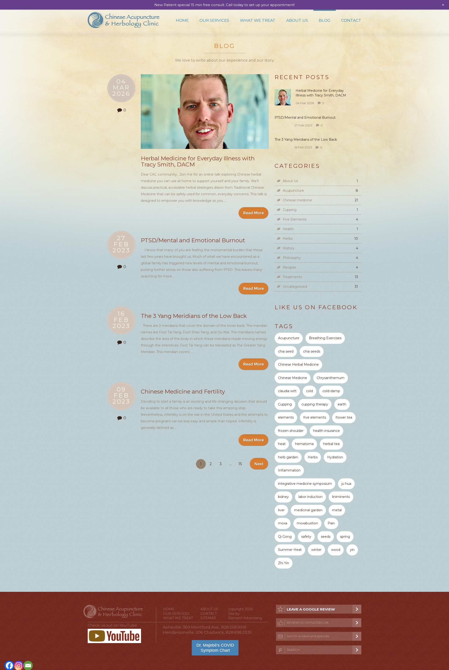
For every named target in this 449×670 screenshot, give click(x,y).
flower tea (344, 417)
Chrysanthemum (330, 378)
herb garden (288, 457)
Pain (331, 523)
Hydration (335, 457)
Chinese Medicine (292, 378)
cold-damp (331, 391)
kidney (283, 497)
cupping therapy (314, 404)
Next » (259, 464)
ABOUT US (209, 609)
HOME (168, 609)
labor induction (310, 497)
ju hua (346, 484)
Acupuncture (293, 190)
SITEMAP (208, 618)
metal (337, 510)
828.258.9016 (233, 627)
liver (281, 510)
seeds (325, 536)
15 (240, 464)
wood (335, 550)
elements (286, 417)
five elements (314, 417)
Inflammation (289, 470)
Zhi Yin (283, 563)
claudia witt (287, 391)
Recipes (289, 267)
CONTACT (208, 613)
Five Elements (294, 219)
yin (352, 550)
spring (345, 536)
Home (182, 20)
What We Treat (257, 20)
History (288, 248)
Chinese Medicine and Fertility (183, 391)
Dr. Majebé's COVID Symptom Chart (215, 648)
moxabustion (307, 523)
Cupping (290, 210)
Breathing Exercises (325, 338)
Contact (351, 20)
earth (342, 404)
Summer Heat (290, 550)
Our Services (214, 20)
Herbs (288, 238)
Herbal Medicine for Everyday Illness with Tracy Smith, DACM (198, 161)
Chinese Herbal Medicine (298, 364)
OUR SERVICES (176, 613)
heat (282, 444)
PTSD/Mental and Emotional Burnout (193, 240)
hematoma (304, 444)
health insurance (326, 431)
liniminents (341, 497)
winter (316, 550)
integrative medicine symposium (305, 484)
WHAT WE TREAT (178, 618)
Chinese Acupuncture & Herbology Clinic (123, 20)
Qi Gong (285, 536)
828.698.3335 (239, 632)
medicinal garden (308, 510)
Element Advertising (245, 618)
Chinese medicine (297, 200)
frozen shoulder (291, 431)
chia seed (285, 351)
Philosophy (292, 258)
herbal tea (331, 444)
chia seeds (311, 351)
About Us (297, 20)
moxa (282, 523)
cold (309, 391)
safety (306, 536)
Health (288, 229)
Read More (254, 213)
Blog (324, 20)
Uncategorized (295, 286)
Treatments (292, 277)
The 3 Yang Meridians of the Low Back (194, 316)
